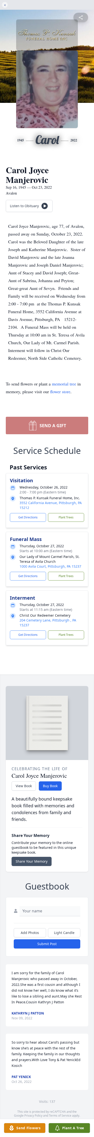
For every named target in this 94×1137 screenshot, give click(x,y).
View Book (24, 786)
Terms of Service (60, 1115)
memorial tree (64, 384)
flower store (60, 391)
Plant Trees (66, 517)
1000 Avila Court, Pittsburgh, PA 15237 (50, 566)
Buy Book (50, 786)
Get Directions (28, 517)
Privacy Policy (33, 1115)
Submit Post (47, 943)
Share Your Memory (31, 861)
